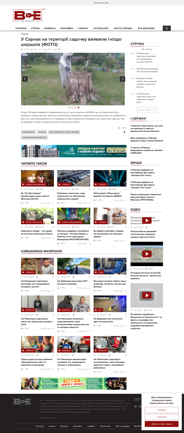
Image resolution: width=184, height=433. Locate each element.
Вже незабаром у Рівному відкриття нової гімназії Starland (147, 139)
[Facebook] (124, 132)
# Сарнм (42, 132)
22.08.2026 (29, 355)
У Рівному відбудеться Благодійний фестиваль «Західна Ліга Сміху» (143, 185)
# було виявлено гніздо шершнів (64, 132)
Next (122, 79)
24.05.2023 (139, 227)
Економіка (66, 28)
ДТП (63, 272)
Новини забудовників (35, 184)
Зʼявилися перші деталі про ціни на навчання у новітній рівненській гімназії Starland (147, 128)
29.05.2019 (47, 49)
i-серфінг (83, 28)
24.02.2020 (102, 189)
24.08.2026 (65, 315)
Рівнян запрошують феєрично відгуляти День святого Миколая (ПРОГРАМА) (146, 197)
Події (100, 272)
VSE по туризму (123, 28)
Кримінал (50, 28)
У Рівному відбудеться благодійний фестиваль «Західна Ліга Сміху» (143, 173)
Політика (20, 28)
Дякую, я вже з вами (162, 424)
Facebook (161, 417)
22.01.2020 (29, 227)
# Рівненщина (28, 132)
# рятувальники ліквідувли (34, 137)
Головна (24, 34)
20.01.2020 (65, 227)
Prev (25, 79)
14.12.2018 (138, 310)
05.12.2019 (101, 227)
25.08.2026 (29, 277)
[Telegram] (140, 406)
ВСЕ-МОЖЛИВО (146, 28)
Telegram (161, 410)
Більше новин (145, 110)
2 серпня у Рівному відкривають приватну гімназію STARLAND (147, 150)
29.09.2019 (138, 269)
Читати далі (46, 203)
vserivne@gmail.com (80, 412)
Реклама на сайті (101, 3)
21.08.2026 (65, 355)
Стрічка (35, 28)
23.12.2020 (29, 189)
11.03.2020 (65, 189)
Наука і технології (34, 222)
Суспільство (100, 28)
